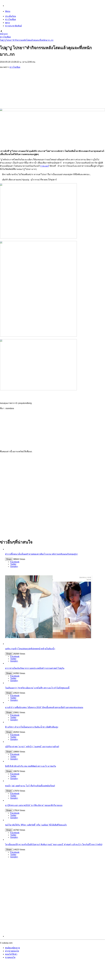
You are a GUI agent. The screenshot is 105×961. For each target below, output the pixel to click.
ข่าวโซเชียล (10, 19)
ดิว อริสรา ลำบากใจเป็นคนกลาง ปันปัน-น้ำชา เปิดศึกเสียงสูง (31, 727)
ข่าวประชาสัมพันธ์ (13, 26)
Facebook (14, 562)
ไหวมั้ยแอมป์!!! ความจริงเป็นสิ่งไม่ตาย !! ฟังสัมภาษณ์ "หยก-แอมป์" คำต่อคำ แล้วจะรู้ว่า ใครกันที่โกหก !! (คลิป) (53, 844)
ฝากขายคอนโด (12, 951)
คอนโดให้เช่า (11, 954)
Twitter (13, 564)
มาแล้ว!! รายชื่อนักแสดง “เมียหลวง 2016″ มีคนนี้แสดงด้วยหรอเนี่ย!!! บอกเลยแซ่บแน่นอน (44, 707)
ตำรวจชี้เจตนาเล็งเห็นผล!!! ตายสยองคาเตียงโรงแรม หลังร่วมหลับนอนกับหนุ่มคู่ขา (41, 554)
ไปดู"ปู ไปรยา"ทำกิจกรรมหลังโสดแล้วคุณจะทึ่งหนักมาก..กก (26, 40)
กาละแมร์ (44, 166)
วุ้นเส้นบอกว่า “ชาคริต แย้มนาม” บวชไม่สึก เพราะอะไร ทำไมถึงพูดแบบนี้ (37, 688)
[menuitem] (52, 33)
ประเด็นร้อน (10, 16)
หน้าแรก (4, 34)
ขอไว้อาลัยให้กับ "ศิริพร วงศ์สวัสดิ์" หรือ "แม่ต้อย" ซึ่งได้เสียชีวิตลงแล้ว (36, 825)
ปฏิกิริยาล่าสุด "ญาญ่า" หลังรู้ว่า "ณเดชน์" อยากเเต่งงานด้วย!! (32, 746)
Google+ (14, 566)
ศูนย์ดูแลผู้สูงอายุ (12, 948)
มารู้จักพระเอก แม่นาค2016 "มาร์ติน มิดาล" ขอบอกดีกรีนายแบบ (33, 805)
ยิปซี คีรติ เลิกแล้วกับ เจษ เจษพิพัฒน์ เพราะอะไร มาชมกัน (30, 766)
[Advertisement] (52, 89)
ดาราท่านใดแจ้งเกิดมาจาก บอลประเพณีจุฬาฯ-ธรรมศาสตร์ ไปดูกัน (34, 668)
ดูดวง (7, 23)
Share (9, 559)
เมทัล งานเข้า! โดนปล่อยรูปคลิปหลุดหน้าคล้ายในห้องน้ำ (30, 649)
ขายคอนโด (10, 957)
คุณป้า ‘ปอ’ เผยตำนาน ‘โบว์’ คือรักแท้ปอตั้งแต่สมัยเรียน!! (30, 786)
